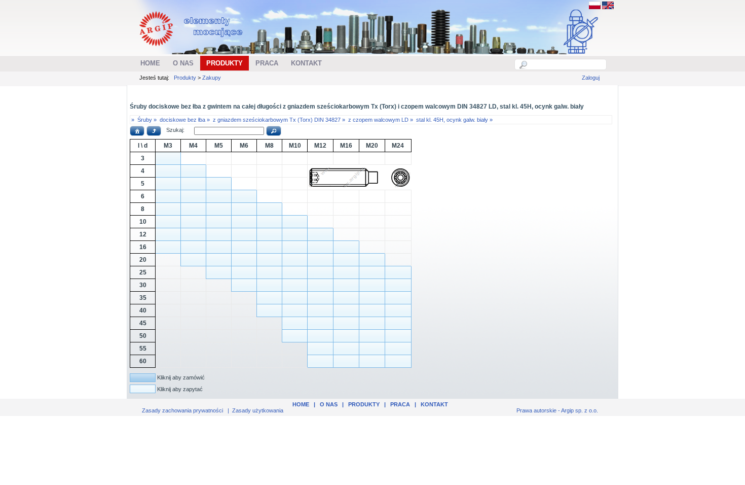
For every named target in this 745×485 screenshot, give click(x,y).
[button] (137, 131)
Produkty (185, 78)
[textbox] (566, 64)
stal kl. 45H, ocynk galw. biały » (454, 120)
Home (300, 404)
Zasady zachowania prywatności (182, 410)
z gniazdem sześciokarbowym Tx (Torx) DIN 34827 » (279, 120)
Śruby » (147, 120)
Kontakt (434, 404)
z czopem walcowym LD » (380, 120)
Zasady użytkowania (257, 410)
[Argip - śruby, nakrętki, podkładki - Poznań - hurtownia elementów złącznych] (192, 49)
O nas (329, 404)
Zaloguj (591, 78)
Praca (400, 404)
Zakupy (211, 78)
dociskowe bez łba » (185, 120)
